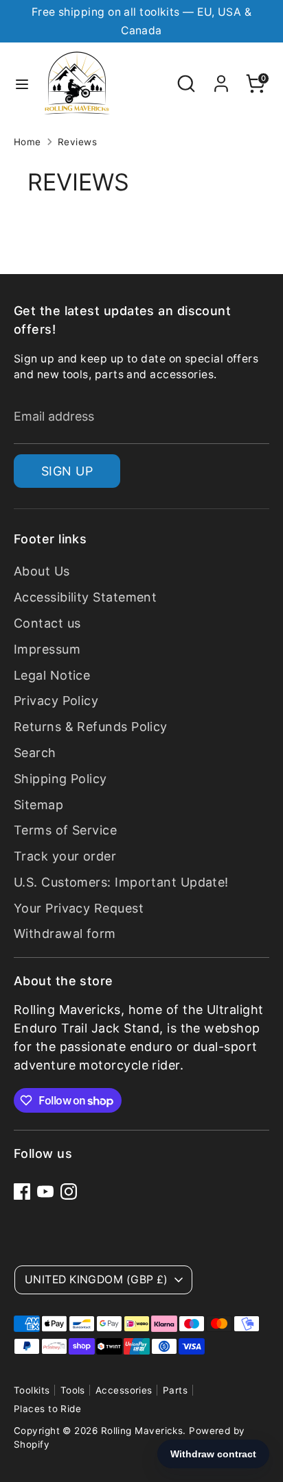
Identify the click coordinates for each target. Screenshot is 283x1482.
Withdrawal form (65, 933)
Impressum (47, 649)
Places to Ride (47, 1408)
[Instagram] (68, 1191)
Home (27, 141)
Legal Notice (52, 675)
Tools (72, 1390)
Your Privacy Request (79, 908)
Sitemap (38, 805)
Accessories (123, 1390)
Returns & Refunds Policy (91, 726)
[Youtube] (45, 1191)
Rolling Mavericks (142, 1430)
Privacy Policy (56, 700)
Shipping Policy (60, 778)
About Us (42, 571)
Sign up (67, 471)
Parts (175, 1390)
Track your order (65, 856)
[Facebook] (22, 1191)
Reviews (77, 141)
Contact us (47, 623)
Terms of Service (65, 830)
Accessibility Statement (85, 597)
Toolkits (32, 1390)
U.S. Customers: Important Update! (121, 882)
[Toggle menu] (22, 83)
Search (35, 752)
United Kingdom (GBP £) (96, 1279)
